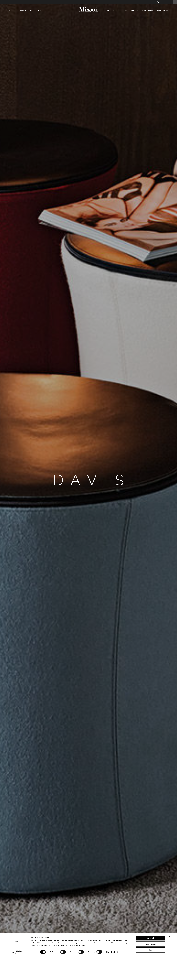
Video (49, 10)
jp (19, 2)
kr (21, 2)
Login (103, 2)
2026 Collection (26, 10)
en (2, 2)
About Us (134, 10)
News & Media (147, 10)
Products (12, 10)
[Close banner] (169, 936)
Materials (110, 10)
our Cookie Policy (115, 940)
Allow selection (150, 944)
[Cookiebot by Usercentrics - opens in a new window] (17, 952)
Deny (150, 950)
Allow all (151, 938)
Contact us (144, 2)
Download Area (122, 2)
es (13, 2)
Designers (111, 2)
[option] (88, 480)
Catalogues (134, 2)
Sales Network (162, 10)
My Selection (167, 2)
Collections (122, 10)
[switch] (63, 952)
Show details (110, 952)
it (5, 2)
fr (10, 2)
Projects (39, 10)
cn (16, 2)
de (8, 2)
